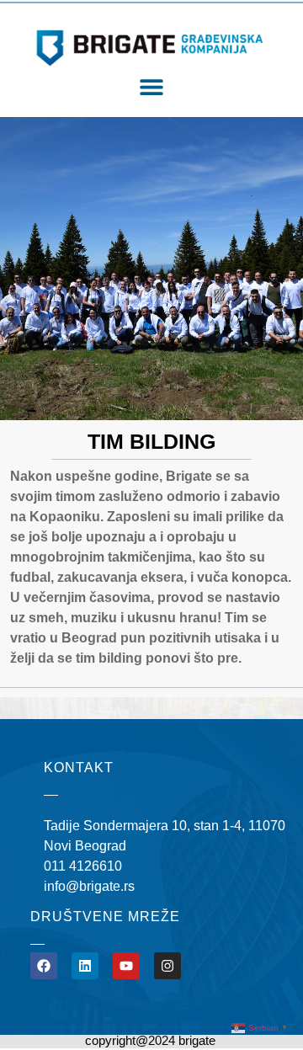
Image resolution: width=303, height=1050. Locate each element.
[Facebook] (43, 965)
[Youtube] (126, 965)
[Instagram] (167, 965)
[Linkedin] (85, 965)
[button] (152, 87)
